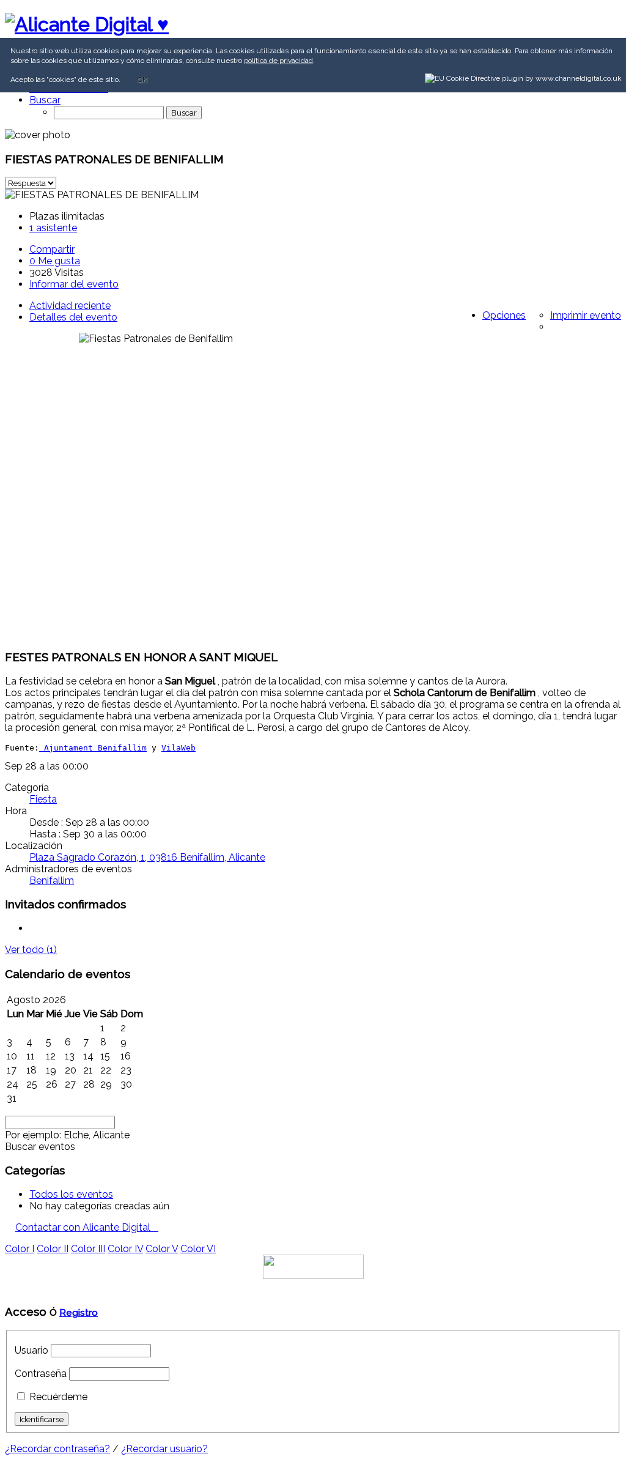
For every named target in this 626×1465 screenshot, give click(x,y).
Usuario (31, 1350)
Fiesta (43, 799)
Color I (19, 1249)
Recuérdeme (58, 1397)
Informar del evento (74, 284)
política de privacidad (278, 60)
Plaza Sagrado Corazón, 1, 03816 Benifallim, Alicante (147, 857)
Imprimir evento (585, 315)
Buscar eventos (40, 1146)
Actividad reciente (70, 305)
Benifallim (51, 880)
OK (142, 79)
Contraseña (41, 1373)
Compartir (52, 249)
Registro (78, 1312)
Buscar (45, 100)
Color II (52, 1249)
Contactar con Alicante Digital (86, 1227)
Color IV (125, 1249)
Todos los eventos (71, 1194)
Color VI (198, 1249)
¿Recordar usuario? (164, 1449)
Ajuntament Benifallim (93, 747)
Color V (161, 1249)
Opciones (504, 315)
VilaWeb (178, 747)
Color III (88, 1249)
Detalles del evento (73, 317)
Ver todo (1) (31, 949)
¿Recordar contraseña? (57, 1449)
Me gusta (54, 261)
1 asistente (53, 228)
